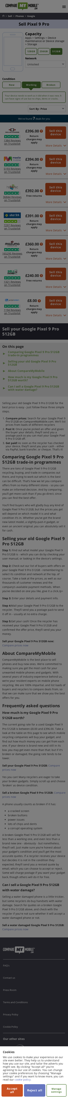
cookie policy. (23, 1079)
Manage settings (56, 1090)
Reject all (34, 1090)
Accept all (12, 1090)
